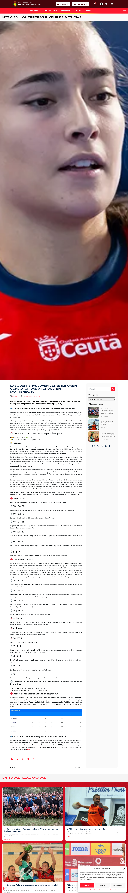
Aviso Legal (113, 889)
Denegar (102, 885)
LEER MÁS (7, 839)
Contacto (88, 10)
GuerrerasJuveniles (42, 17)
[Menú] (112, 4)
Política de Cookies (93, 889)
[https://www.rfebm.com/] (26, 4)
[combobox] (99, 389)
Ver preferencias (118, 885)
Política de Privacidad (104, 889)
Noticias (78, 10)
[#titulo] (4, 888)
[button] (124, 869)
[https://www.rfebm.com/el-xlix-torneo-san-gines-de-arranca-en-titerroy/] (93, 424)
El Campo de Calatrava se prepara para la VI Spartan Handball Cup (108, 434)
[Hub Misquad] (101, 4)
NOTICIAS (10, 17)
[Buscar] (113, 389)
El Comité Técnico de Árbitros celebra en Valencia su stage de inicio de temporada (107, 411)
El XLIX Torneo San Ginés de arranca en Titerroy (107, 423)
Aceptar (86, 885)
